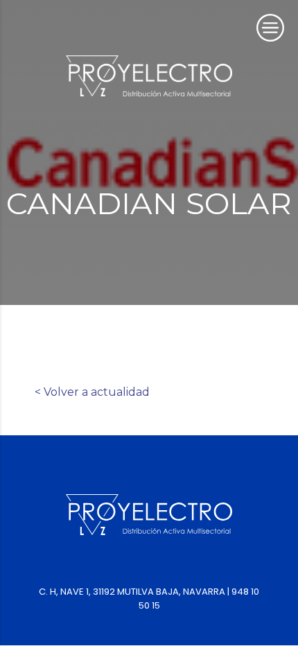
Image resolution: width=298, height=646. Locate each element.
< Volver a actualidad (92, 392)
